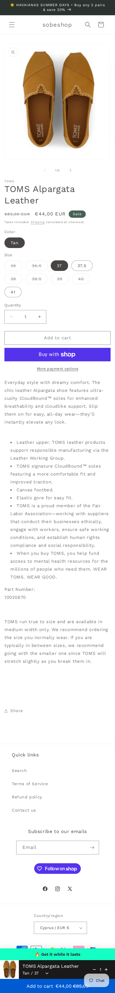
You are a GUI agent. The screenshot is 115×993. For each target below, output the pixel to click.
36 (16, 267)
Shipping (38, 222)
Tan (15, 242)
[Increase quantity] (106, 969)
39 (63, 280)
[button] (11, 24)
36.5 (40, 267)
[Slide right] (70, 170)
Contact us (24, 810)
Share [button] (16, 710)
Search (19, 770)
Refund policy (27, 797)
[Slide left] (44, 170)
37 (59, 265)
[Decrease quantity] (94, 969)
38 (16, 280)
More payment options (57, 369)
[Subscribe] (92, 847)
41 (13, 292)
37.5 (82, 265)
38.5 (40, 280)
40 (84, 280)
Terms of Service (30, 783)
